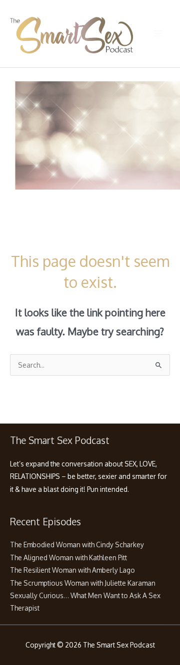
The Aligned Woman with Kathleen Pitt (68, 557)
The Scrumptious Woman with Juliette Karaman (83, 583)
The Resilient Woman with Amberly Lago (72, 570)
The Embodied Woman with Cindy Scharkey (77, 544)
